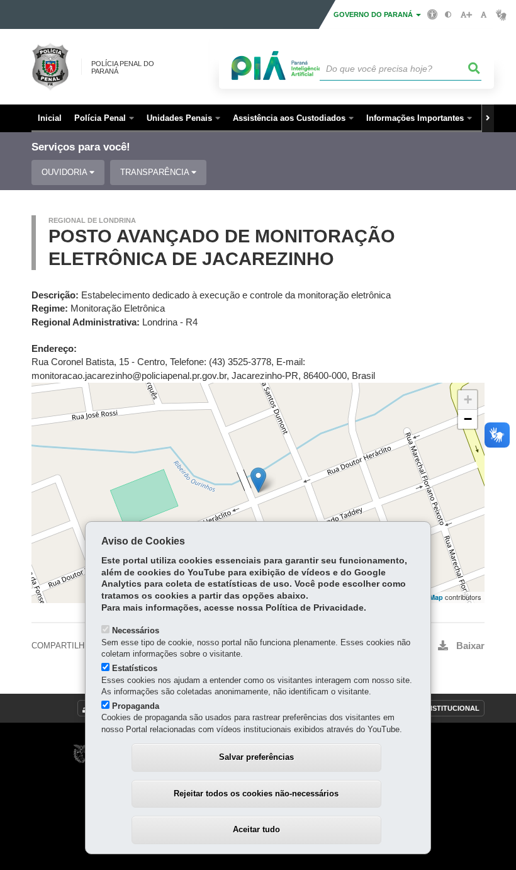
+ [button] (468, 399)
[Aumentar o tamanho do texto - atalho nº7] (466, 15)
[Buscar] (474, 68)
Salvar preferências (256, 757)
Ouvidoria (65, 172)
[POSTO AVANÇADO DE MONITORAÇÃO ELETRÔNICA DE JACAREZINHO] (258, 480)
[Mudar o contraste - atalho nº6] (448, 15)
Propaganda (135, 706)
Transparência (155, 172)
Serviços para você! (80, 147)
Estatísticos (134, 668)
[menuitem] (104, 118)
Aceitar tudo (256, 829)
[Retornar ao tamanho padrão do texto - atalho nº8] (483, 15)
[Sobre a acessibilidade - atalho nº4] (432, 14)
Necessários (135, 630)
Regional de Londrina (92, 220)
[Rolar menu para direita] (487, 118)
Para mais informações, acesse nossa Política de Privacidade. (233, 608)
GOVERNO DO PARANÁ (374, 14)
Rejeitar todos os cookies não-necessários (256, 793)
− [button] (468, 419)
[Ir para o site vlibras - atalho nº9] (501, 15)
